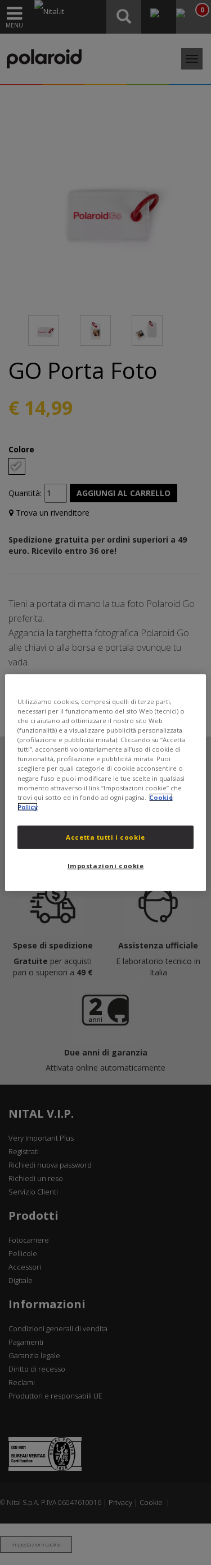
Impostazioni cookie (106, 865)
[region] (105, 782)
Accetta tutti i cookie (105, 836)
